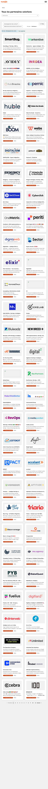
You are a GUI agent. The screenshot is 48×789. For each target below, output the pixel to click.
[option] (10, 24)
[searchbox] (20, 15)
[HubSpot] (4, 2)
